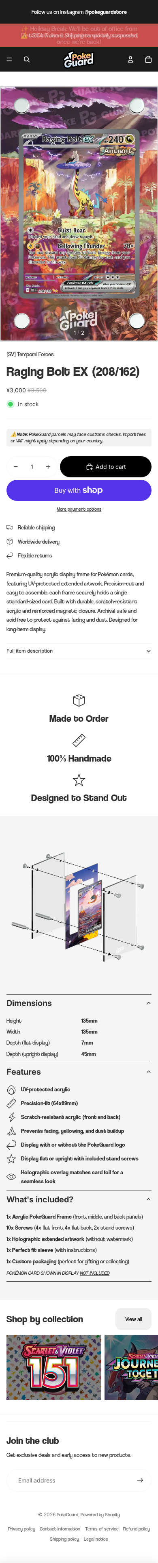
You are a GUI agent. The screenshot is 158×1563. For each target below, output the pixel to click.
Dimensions (29, 1003)
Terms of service (102, 1529)
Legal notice (96, 1539)
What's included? (39, 1199)
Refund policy (136, 1529)
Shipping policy (64, 1539)
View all (133, 1319)
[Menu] (9, 59)
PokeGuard (67, 1514)
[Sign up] (140, 1480)
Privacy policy (21, 1529)
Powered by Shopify (100, 1514)
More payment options (79, 509)
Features (23, 1072)
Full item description (29, 651)
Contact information (60, 1529)
